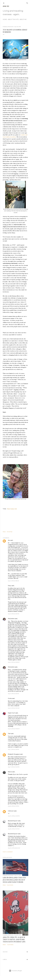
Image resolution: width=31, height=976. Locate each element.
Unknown (11, 811)
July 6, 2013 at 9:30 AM (13, 708)
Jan (9, 540)
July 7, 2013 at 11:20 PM (13, 767)
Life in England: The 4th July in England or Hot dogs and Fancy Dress (14, 879)
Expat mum (11, 713)
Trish (9, 733)
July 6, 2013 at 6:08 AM (13, 662)
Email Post (9, 531)
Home (5, 19)
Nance (10, 772)
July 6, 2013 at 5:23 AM (13, 613)
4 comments (10, 944)
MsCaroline (11, 618)
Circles (10, 698)
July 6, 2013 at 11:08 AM (14, 728)
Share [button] (4, 531)
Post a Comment (8, 851)
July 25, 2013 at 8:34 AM (14, 848)
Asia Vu (6, 6)
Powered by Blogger (17, 970)
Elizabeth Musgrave (14, 754)
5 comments (10, 885)
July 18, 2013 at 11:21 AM (13, 829)
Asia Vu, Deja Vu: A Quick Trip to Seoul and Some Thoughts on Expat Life (14, 939)
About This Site (13, 19)
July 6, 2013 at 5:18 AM (13, 580)
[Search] (27, 2)
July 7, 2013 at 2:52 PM (13, 749)
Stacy (9, 585)
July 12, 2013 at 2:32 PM (14, 816)
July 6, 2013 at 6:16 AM (13, 693)
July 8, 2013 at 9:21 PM (13, 806)
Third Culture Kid (12, 509)
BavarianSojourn (13, 821)
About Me (23, 19)
